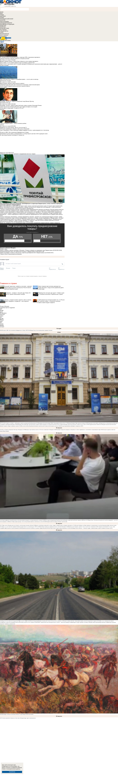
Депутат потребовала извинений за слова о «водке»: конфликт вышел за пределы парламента (54, 525)
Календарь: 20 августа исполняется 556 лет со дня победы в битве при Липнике (17, 714)
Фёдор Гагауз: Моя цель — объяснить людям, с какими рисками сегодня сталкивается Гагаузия (91, 528)
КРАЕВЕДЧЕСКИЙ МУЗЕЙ (6, 18)
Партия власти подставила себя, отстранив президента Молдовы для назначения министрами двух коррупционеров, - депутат (31, 64)
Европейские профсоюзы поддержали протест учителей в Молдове (52, 526)
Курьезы (2, 109)
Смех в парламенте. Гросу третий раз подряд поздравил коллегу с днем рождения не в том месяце (24, 130)
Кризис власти (3, 43)
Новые (2, 268)
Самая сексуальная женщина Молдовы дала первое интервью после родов (18, 106)
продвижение (14, 254)
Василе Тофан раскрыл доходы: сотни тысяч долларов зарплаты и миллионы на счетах (26, 521)
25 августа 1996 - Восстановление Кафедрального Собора (13, 330)
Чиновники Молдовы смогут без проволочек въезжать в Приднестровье (17, 251)
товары (9, 254)
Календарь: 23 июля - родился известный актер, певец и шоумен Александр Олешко (21, 105)
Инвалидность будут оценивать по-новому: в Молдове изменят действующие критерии (88, 622)
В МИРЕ (2, 17)
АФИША (2, 14)
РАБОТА (9, 38)
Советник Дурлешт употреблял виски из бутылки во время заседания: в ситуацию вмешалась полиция (22, 520)
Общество (2, 152)
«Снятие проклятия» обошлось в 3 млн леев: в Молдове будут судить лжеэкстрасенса (19, 718)
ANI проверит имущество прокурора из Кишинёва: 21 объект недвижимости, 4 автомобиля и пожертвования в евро (78, 429)
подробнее (12, 307)
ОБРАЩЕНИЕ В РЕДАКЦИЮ (7, 24)
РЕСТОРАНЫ (3, 29)
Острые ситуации (4, 65)
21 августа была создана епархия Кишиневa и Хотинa (59, 528)
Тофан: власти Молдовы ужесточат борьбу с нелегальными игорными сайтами (17, 525)
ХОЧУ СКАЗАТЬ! (4, 35)
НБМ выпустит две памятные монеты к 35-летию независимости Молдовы (38, 429)
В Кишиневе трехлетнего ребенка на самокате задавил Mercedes (34, 528)
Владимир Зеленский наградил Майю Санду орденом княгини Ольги (51, 423)
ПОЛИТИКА (3, 27)
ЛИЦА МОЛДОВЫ (4, 21)
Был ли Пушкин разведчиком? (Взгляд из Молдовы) (12, 429)
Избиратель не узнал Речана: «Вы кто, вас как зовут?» (13, 127)
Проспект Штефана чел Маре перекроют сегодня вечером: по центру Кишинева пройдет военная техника (95, 525)
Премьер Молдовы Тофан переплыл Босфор (76, 423)
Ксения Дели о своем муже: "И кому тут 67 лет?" (12, 108)
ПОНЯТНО (12, 772)
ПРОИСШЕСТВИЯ (4, 28)
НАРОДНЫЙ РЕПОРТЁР (6, 23)
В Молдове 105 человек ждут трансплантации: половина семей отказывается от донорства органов (36, 424)
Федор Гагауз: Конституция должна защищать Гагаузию (41, 330)
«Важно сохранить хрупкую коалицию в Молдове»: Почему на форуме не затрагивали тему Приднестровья (26, 250)
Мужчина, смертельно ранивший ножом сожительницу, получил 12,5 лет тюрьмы (18, 622)
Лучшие (8, 268)
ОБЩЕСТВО (3, 25)
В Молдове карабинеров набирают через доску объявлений (14, 128)
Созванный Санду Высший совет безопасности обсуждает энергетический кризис (20, 84)
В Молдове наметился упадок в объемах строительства (56, 521)
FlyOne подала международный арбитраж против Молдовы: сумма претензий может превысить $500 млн (65, 520)
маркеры (20, 254)
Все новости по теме (5, 60)
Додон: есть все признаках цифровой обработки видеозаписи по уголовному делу (18, 526)
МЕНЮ (1, 12)
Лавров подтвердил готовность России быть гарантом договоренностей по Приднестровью (22, 252)
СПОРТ (2, 32)
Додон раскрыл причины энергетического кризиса (12, 83)
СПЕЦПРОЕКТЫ (4, 31)
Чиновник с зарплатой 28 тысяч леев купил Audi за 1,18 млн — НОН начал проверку (52, 622)
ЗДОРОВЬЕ (3, 16)
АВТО (1, 13)
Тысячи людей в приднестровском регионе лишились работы (15, 86)
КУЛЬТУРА (2, 20)
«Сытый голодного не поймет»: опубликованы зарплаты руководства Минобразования (19, 423)
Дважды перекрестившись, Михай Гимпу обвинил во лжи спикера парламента (19, 61)
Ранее (13, 268)
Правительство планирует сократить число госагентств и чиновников (81, 526)
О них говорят (3, 87)
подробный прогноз (4, 307)
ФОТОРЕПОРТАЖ (4, 33)
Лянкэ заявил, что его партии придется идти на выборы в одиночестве (17, 62)
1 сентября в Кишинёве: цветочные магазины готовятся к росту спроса (72, 424)
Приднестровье (4, 254)
